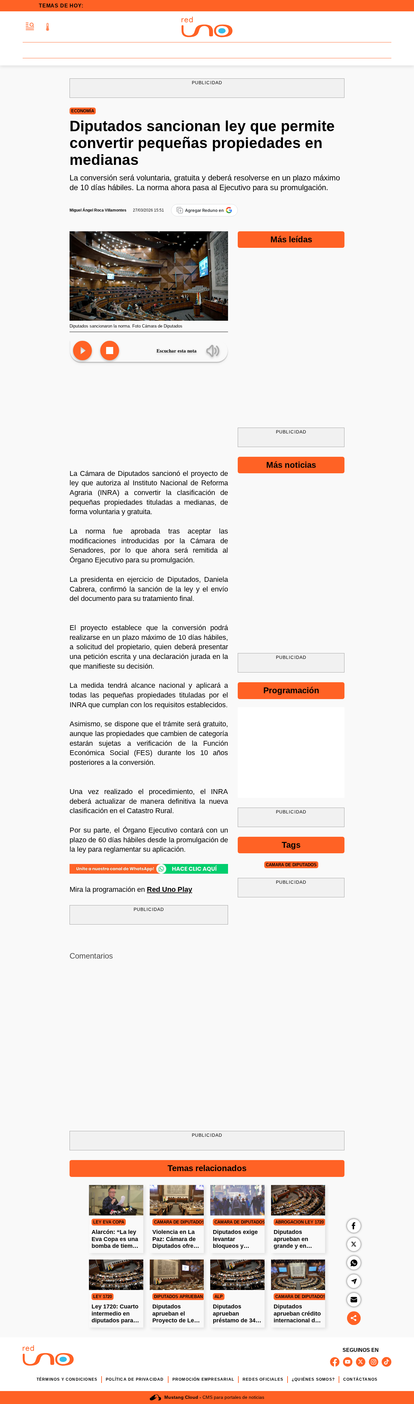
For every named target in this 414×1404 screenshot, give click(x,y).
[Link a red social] (335, 1362)
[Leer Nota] (82, 351)
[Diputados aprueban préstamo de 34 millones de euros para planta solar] (237, 1275)
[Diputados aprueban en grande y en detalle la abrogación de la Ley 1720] (298, 1200)
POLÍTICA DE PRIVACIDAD (135, 1379)
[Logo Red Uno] (207, 27)
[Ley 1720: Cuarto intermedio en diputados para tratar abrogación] (116, 1275)
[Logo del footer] (48, 1356)
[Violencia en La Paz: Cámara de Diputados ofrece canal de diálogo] (177, 1200)
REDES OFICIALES (263, 1379)
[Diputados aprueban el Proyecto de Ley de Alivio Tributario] (177, 1275)
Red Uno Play (169, 889)
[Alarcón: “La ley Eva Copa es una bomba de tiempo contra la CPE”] (116, 1200)
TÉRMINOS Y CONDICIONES (67, 1379)
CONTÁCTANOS (360, 1379)
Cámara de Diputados (291, 865)
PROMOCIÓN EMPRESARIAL (203, 1379)
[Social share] (354, 1318)
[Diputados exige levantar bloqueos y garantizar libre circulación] (237, 1200)
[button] (30, 26)
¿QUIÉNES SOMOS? (313, 1379)
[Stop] (109, 351)
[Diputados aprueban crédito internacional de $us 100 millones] (298, 1275)
